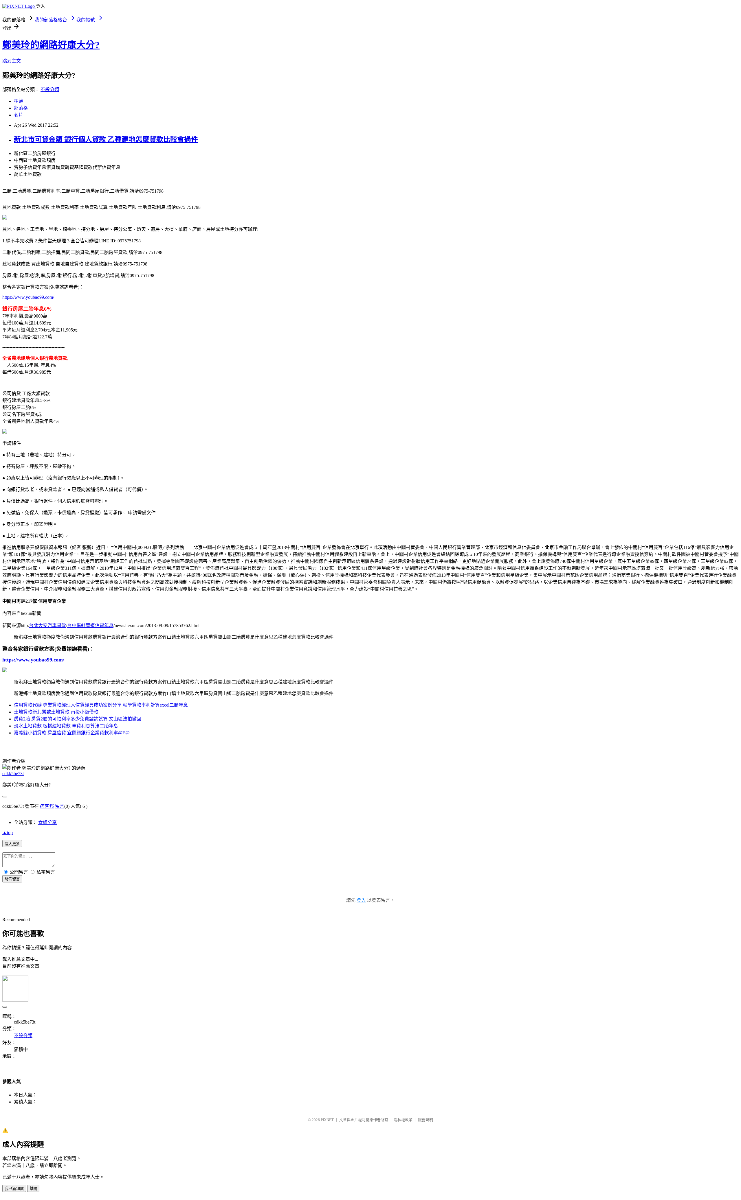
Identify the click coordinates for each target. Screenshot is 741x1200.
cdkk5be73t (13, 773)
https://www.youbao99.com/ (28, 297)
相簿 (18, 101)
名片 (18, 115)
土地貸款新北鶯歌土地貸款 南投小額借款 (56, 711)
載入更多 (12, 844)
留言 (59, 806)
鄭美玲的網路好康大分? (51, 45)
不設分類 (50, 89)
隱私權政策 (403, 1120)
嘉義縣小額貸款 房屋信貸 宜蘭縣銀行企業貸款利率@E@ (72, 732)
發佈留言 (12, 879)
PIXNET (327, 1120)
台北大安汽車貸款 (47, 625)
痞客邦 (47, 806)
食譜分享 (47, 822)
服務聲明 (425, 1120)
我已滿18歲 (14, 1188)
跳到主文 (11, 60)
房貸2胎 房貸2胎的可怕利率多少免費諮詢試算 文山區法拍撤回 (77, 718)
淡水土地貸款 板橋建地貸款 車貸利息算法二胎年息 (66, 725)
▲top (7, 832)
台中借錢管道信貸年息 (90, 625)
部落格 (21, 108)
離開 (33, 1188)
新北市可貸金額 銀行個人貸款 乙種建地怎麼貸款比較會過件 (106, 139)
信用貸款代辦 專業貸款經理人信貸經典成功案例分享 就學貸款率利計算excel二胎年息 (101, 705)
